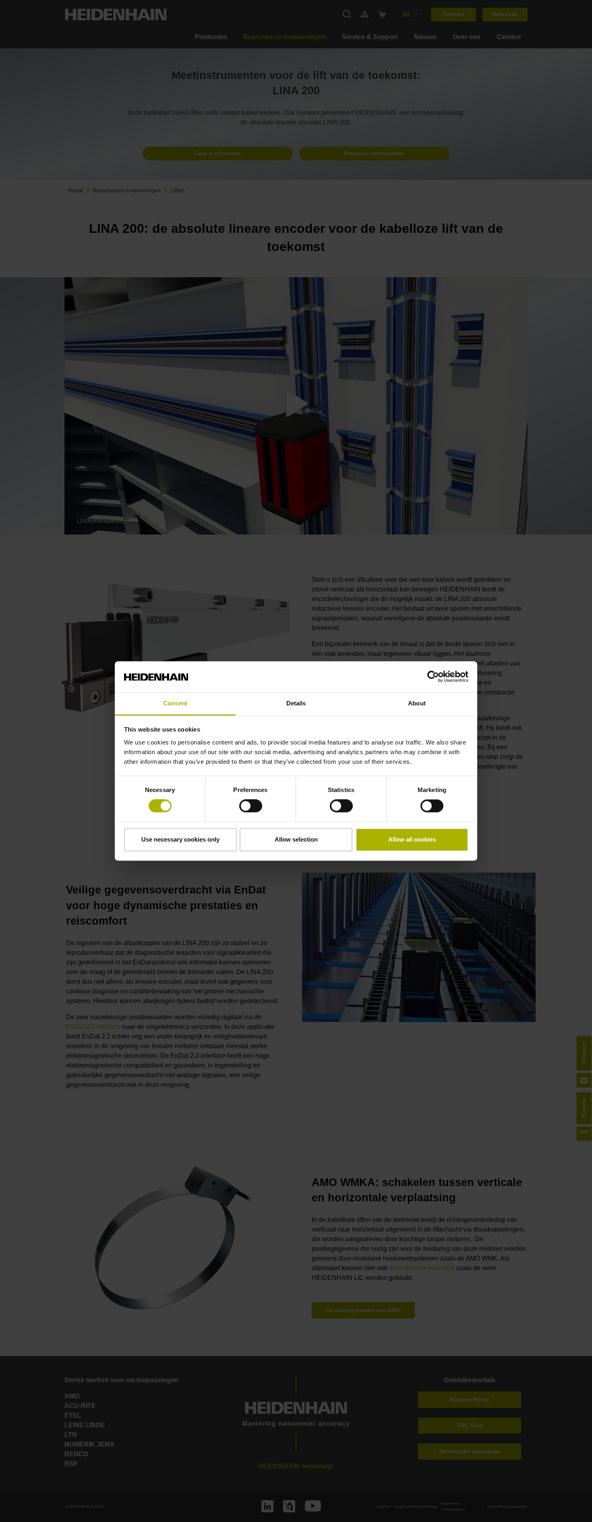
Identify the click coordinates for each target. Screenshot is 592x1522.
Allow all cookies (412, 839)
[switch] (250, 806)
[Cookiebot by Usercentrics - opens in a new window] (433, 677)
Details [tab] (296, 703)
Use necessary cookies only (180, 839)
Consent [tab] (175, 703)
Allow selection (296, 839)
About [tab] (417, 703)
